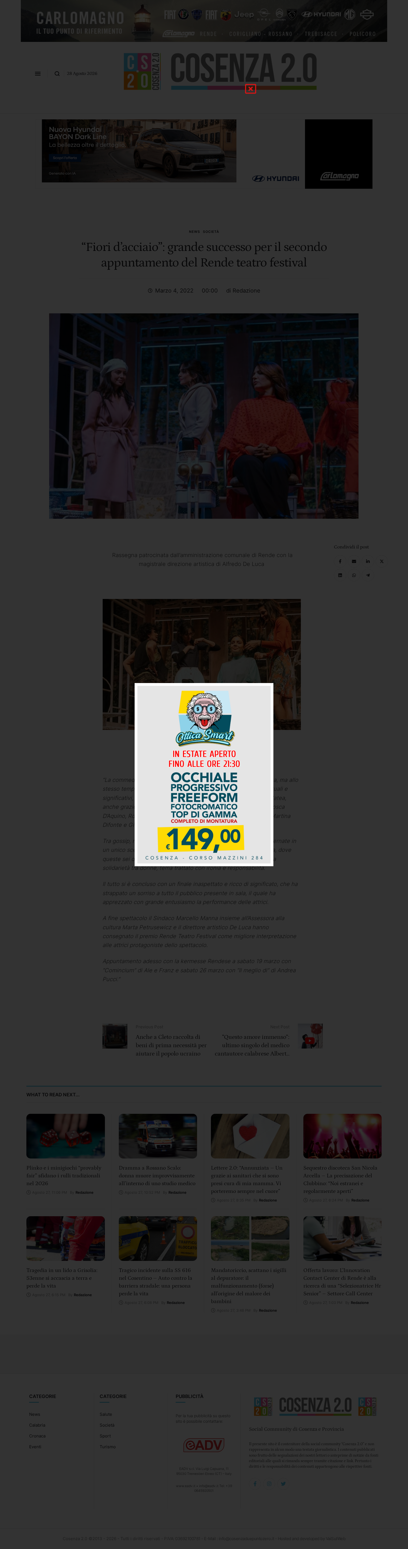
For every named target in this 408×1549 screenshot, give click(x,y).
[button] (250, 88)
